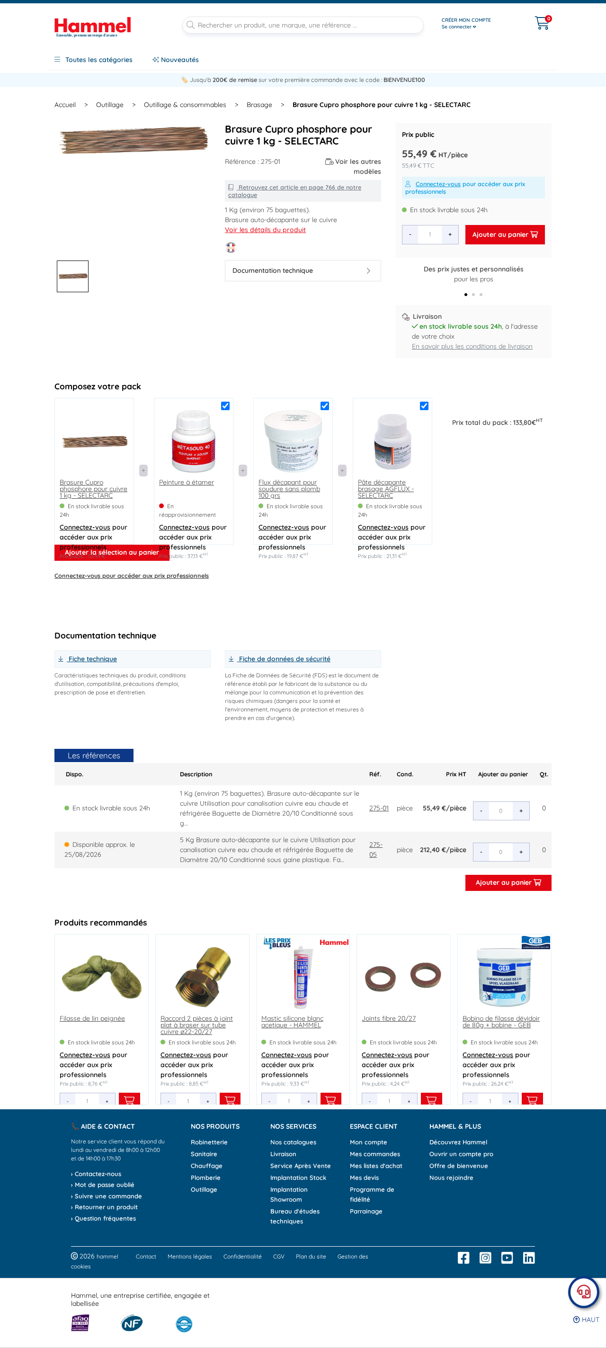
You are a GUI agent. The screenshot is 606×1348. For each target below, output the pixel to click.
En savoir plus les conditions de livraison (472, 346)
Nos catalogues (293, 1142)
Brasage (259, 104)
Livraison (283, 1154)
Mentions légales (190, 1256)
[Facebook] (464, 1258)
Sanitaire (204, 1154)
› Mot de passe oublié (102, 1184)
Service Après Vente (300, 1165)
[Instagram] (485, 1258)
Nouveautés (179, 59)
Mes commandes (375, 1154)
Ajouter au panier (501, 234)
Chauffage (207, 1165)
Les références (94, 755)
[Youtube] (507, 1258)
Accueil (65, 104)
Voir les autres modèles (358, 166)
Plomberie (206, 1177)
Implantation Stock (298, 1177)
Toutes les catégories (98, 59)
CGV (279, 1256)
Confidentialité (242, 1256)
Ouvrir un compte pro (461, 1154)
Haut (589, 1319)
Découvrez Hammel (458, 1142)
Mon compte (368, 1142)
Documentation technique (272, 270)
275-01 (379, 808)
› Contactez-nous (96, 1173)
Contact (146, 1256)
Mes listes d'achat (376, 1165)
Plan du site (311, 1256)
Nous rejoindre (451, 1177)
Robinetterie (209, 1142)
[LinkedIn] (529, 1258)
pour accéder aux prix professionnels (465, 187)
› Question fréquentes (103, 1218)
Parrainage (366, 1211)
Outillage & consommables (185, 104)
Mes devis (364, 1177)
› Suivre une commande (106, 1196)
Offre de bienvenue (458, 1165)
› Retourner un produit (104, 1207)
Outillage (110, 104)
